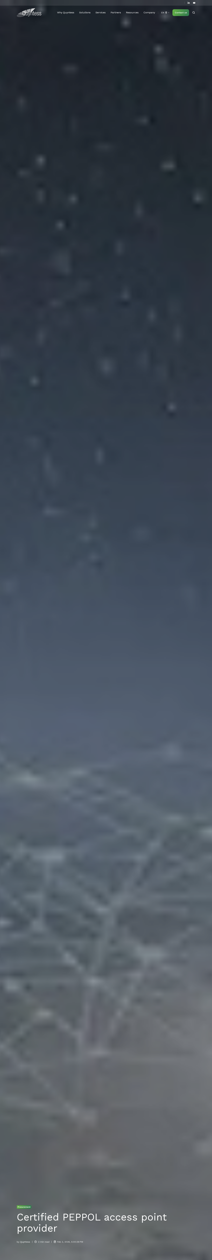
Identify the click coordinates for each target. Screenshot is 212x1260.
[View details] (189, 3)
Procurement (24, 1207)
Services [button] (101, 12)
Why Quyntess (65, 12)
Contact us (181, 12)
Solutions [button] (85, 12)
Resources (132, 12)
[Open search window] (193, 12)
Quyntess (25, 1242)
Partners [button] (116, 12)
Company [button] (149, 12)
